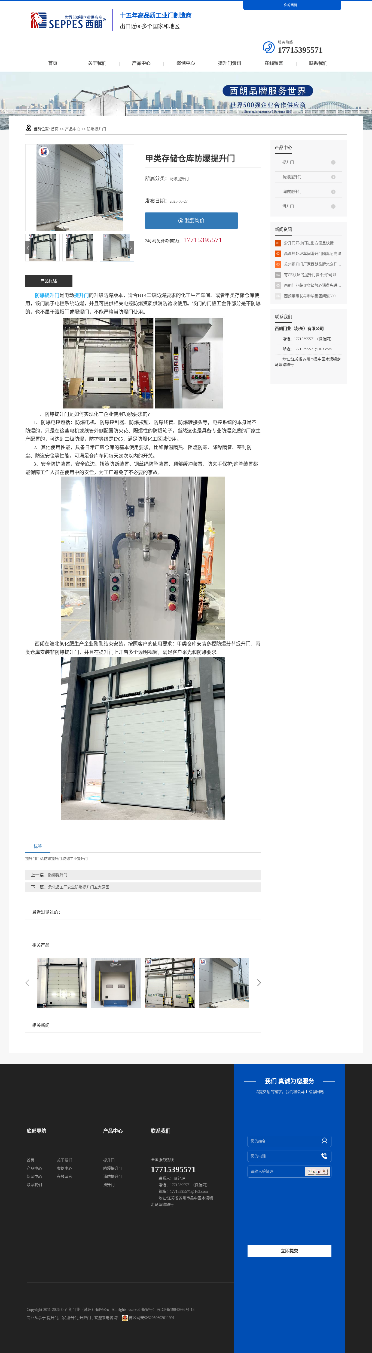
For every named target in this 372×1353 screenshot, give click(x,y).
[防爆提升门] (62, 983)
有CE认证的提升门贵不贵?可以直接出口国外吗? (309, 275)
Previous (27, 982)
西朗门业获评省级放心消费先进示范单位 (309, 285)
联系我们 (318, 63)
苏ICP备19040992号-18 (175, 1310)
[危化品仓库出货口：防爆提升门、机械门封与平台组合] (116, 983)
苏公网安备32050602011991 (151, 1318)
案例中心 (185, 63)
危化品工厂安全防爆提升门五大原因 (78, 887)
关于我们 (97, 63)
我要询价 (195, 220)
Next (259, 982)
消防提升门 (291, 192)
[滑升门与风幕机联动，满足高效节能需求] (170, 983)
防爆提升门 (96, 129)
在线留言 (274, 63)
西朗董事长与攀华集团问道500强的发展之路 (309, 296)
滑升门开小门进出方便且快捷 (305, 243)
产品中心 (141, 63)
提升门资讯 (229, 63)
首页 (52, 63)
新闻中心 (34, 1177)
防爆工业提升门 (75, 859)
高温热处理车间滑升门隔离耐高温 (308, 254)
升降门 (85, 1318)
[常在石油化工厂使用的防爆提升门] (224, 983)
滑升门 (288, 206)
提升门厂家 (34, 859)
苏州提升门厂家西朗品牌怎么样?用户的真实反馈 (309, 264)
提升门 (288, 162)
